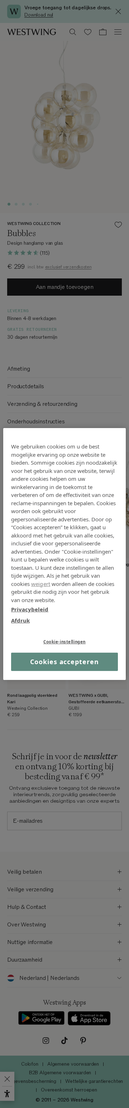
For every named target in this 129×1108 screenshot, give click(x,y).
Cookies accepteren (64, 661)
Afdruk (20, 620)
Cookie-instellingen (64, 641)
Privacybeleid (29, 609)
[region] (64, 554)
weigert (40, 583)
